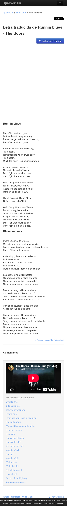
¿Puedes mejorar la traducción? (49, 339)
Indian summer (13, 405)
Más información (49, 503)
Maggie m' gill (12, 450)
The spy (10, 454)
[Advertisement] (33, 83)
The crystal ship (13, 441)
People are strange (15, 437)
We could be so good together (20, 425)
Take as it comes (14, 429)
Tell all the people (14, 470)
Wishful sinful (12, 466)
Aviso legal (27, 496)
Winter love (11, 462)
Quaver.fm (12, 3)
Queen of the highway (16, 478)
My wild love (12, 401)
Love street (11, 474)
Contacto (15, 496)
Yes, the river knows (15, 409)
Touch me (10, 433)
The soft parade (13, 421)
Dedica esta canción (51, 40)
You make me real (15, 445)
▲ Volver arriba (56, 496)
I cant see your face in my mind (21, 417)
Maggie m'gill (12, 458)
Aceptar (60, 503)
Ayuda (6, 496)
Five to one (11, 413)
